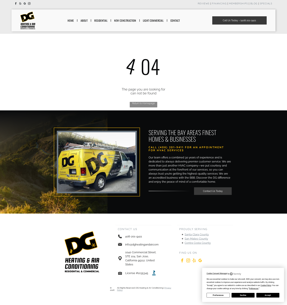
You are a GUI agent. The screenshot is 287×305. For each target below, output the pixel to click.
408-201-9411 (133, 236)
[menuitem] (71, 20)
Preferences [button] (253, 288)
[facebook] (16, 4)
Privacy (168, 288)
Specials (266, 3)
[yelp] (20, 4)
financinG (219, 3)
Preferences (218, 295)
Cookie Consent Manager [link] (217, 273)
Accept (268, 295)
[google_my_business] (25, 4)
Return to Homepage (143, 103)
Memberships (238, 3)
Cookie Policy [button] (266, 285)
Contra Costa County (198, 242)
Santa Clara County (197, 234)
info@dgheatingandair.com (142, 244)
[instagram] (29, 4)
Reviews (204, 3)
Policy (120, 290)
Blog (254, 3)
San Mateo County (196, 238)
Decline (243, 295)
